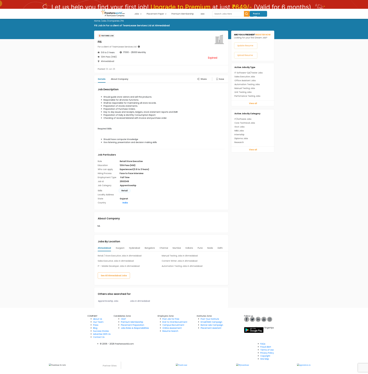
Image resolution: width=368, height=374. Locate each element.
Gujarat (124, 198)
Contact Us (99, 337)
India (125, 202)
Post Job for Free (170, 319)
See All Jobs (114, 275)
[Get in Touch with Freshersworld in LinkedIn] (258, 319)
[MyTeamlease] (242, 365)
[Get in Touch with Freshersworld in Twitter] (269, 319)
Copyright (265, 355)
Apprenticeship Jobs (108, 301)
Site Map (264, 358)
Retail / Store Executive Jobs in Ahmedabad (119, 255)
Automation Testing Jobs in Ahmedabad (182, 266)
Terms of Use (267, 349)
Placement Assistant (211, 328)
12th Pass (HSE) (109, 56)
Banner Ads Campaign (212, 325)
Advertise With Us (102, 334)
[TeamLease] (181, 365)
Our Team (98, 322)
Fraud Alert (265, 346)
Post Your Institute (210, 319)
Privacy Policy (267, 352)
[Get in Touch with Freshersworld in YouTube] (252, 319)
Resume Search (170, 331)
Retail (124, 190)
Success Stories (101, 331)
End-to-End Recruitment (174, 322)
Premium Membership (132, 322)
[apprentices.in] (303, 365)
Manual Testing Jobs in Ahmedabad (180, 255)
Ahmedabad (107, 61)
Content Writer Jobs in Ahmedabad (179, 260)
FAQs (262, 343)
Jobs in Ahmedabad (140, 301)
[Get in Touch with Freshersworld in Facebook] (246, 319)
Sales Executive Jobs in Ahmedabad (116, 260)
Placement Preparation (132, 325)
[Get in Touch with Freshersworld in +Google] (264, 319)
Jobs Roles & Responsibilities (135, 328)
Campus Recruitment (173, 325)
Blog (95, 328)
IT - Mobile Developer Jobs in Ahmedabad (119, 266)
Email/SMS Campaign (211, 322)
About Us (97, 319)
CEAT (123, 319)
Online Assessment (172, 328)
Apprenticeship (128, 185)
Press (95, 325)
